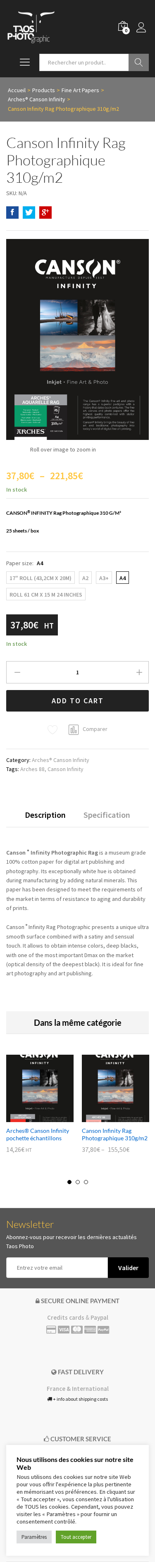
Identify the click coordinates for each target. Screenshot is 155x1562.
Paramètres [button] (34, 1537)
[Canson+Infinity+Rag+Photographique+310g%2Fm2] (29, 212)
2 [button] (78, 1182)
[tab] (45, 818)
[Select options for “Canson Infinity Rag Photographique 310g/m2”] (106, 1117)
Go (139, 62)
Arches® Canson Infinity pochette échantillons (37, 1134)
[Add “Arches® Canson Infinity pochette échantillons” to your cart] (31, 1117)
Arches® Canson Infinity (60, 760)
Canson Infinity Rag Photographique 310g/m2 (115, 1134)
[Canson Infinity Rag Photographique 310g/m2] (12, 212)
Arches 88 (32, 769)
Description (45, 815)
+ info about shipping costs (80, 1399)
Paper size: (24, 563)
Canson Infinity (65, 769)
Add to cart (78, 700)
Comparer (95, 729)
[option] (40, 1110)
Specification (106, 815)
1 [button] (69, 1182)
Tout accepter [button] (76, 1537)
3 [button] (86, 1182)
